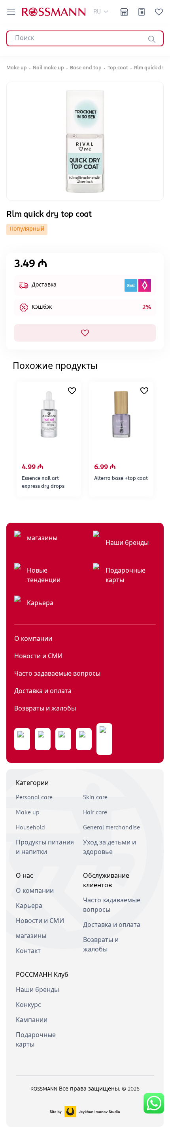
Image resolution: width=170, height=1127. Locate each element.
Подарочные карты (125, 575)
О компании (33, 639)
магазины (42, 538)
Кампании (31, 1020)
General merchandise (111, 828)
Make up (28, 813)
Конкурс (28, 1005)
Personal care (34, 797)
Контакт (28, 951)
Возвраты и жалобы (45, 709)
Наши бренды (127, 543)
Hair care (95, 813)
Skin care (95, 797)
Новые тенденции (43, 575)
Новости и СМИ (38, 656)
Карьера (40, 603)
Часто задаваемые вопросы (57, 674)
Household (30, 828)
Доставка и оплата (43, 691)
